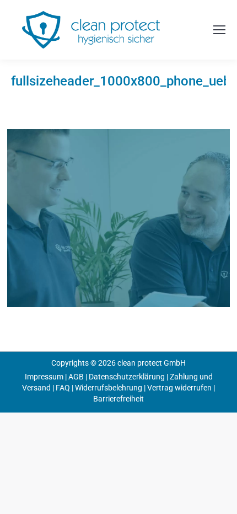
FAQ (63, 387)
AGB (76, 376)
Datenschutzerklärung (127, 376)
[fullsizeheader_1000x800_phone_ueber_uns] (118, 218)
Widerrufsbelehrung (108, 387)
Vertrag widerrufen (179, 387)
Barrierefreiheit (118, 398)
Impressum (44, 376)
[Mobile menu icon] (219, 29)
